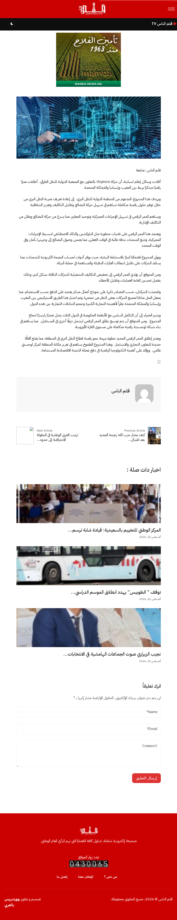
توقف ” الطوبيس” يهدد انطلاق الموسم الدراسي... (116, 592)
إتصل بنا (62, 876)
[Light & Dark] (11, 23)
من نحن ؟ (110, 876)
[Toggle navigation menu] (171, 9)
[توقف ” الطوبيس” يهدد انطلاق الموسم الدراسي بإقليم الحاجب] (88, 565)
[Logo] (92, 15)
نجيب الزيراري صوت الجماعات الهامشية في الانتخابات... (112, 654)
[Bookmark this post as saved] (159, 362)
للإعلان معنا (85, 876)
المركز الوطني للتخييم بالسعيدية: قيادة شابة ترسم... (114, 530)
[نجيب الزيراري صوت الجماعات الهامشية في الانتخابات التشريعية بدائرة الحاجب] (88, 627)
